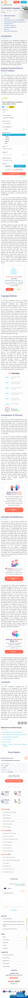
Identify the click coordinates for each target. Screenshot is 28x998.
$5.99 (7, 398)
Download (26, 757)
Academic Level (5, 132)
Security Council (7, 741)
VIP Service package (7, 409)
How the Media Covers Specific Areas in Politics (14, 734)
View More (13, 910)
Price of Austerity (7, 739)
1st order (9, 107)
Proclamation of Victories (10, 25)
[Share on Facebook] (19, 723)
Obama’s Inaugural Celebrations (11, 737)
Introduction (7, 18)
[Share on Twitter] (22, 723)
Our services (6, 939)
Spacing (4, 163)
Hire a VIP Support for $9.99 (13, 579)
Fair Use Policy (6, 966)
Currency (4, 109)
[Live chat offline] (22, 994)
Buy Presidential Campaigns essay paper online (14, 21)
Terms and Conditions (8, 954)
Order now (16, 2)
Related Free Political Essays (10, 31)
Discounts (5, 948)
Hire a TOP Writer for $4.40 (13, 510)
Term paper (18, 883)
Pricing (4, 945)
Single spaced (8, 166)
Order (9, 289)
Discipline (4, 152)
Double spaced (20, 166)
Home (4, 936)
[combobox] (14, 129)
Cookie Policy (6, 963)
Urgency (4, 146)
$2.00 (7, 377)
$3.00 (7, 382)
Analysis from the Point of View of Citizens (14, 20)
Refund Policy (6, 960)
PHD (6, 143)
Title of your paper (6, 115)
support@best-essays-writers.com (14, 975)
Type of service (5, 121)
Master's (7, 141)
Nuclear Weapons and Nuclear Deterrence (13, 732)
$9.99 (7, 404)
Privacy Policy (6, 957)
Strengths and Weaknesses (10, 27)
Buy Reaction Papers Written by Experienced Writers (13, 925)
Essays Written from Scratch (10, 928)
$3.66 (7, 388)
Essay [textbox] (6, 129)
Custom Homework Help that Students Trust (13, 921)
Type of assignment (6, 126)
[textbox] (14, 154)
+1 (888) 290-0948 (7, 4)
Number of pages (6, 157)
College (7, 136)
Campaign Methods (8, 23)
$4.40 (7, 393)
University (7, 139)
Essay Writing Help (7, 918)
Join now (13, 651)
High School (7, 134)
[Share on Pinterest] (25, 723)
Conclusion (6, 29)
